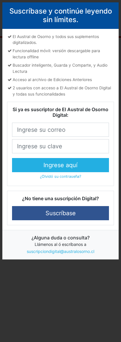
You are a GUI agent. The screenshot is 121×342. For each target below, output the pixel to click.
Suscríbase (61, 213)
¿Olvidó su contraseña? (60, 176)
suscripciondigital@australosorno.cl (60, 251)
